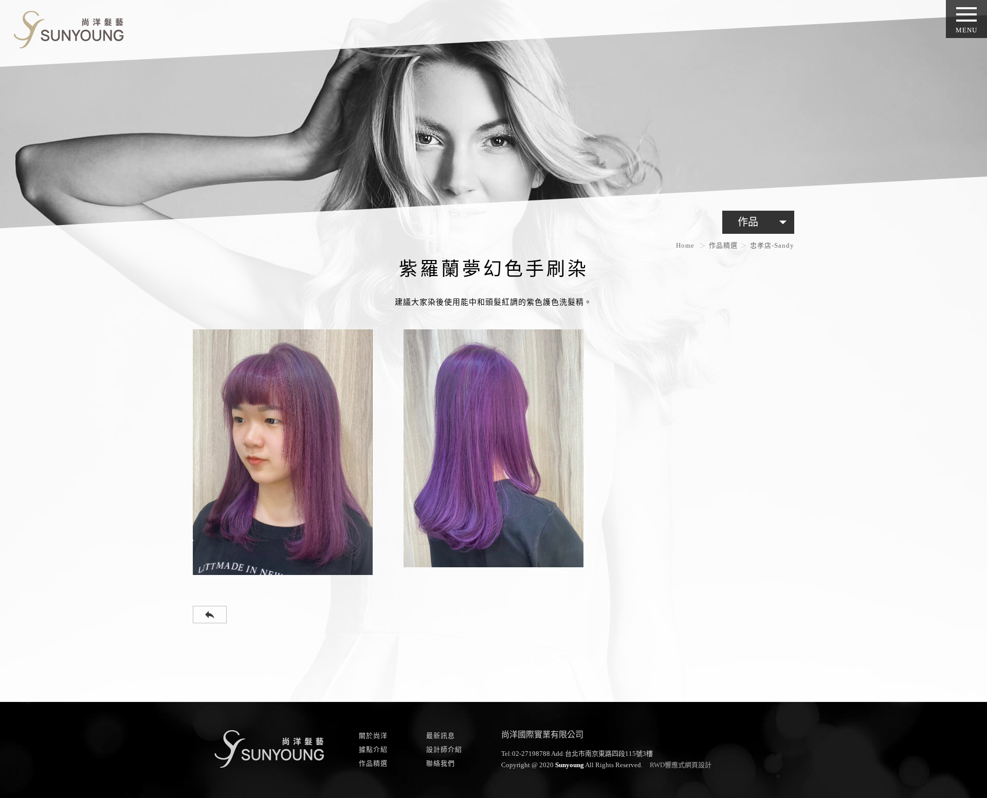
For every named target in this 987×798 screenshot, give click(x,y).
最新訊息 (440, 735)
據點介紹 (373, 749)
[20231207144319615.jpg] (282, 452)
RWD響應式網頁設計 (680, 765)
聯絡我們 (440, 763)
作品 (765, 222)
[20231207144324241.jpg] (493, 448)
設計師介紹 (444, 749)
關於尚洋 (373, 735)
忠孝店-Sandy (772, 245)
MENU (966, 30)
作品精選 (723, 245)
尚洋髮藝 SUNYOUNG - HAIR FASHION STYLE (65, 27)
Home (685, 245)
